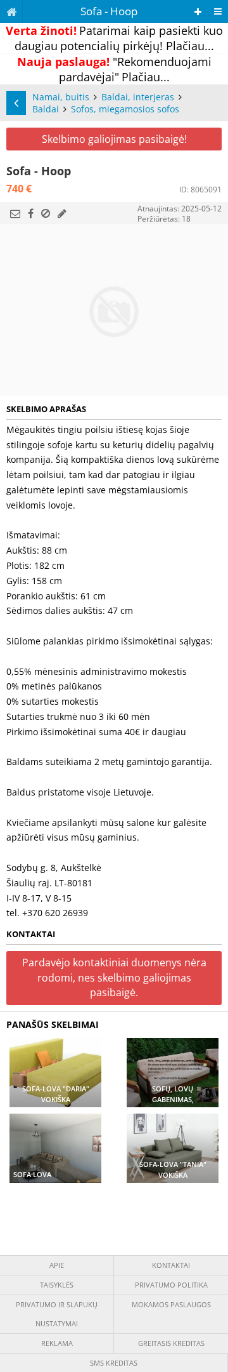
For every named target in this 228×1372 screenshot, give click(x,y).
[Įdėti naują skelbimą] (198, 12)
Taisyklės (56, 1284)
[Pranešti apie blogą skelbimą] (45, 213)
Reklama (57, 1343)
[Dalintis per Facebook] (30, 213)
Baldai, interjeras (137, 97)
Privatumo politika (171, 1284)
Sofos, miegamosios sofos (125, 109)
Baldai (45, 109)
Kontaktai (171, 1265)
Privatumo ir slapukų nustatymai (57, 1314)
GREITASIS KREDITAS (171, 1343)
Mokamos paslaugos (171, 1304)
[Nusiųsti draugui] (15, 213)
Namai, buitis (60, 97)
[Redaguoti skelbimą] (62, 213)
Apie (56, 1265)
